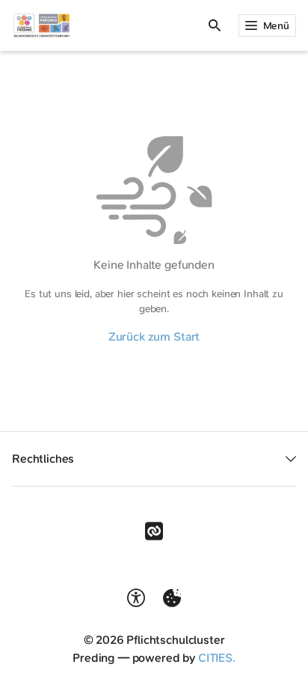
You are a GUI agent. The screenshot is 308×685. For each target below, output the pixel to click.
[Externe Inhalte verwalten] (172, 598)
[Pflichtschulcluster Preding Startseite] (41, 25)
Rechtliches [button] (43, 458)
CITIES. (216, 658)
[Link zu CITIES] (154, 532)
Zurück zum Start (154, 336)
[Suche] (215, 25)
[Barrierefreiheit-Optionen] (136, 598)
